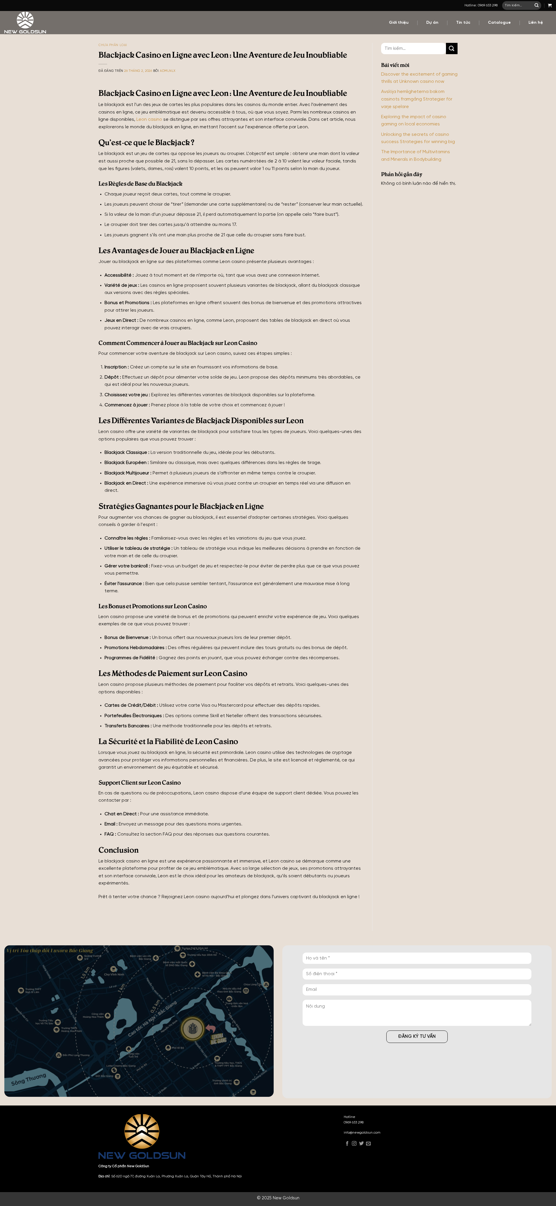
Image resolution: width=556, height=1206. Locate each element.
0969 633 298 (353, 1122)
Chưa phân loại (112, 45)
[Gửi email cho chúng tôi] (368, 1144)
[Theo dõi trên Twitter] (361, 1144)
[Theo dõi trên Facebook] (347, 1144)
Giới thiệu (399, 23)
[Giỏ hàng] (550, 5)
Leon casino (149, 119)
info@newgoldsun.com (362, 1132)
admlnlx (167, 71)
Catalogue (499, 23)
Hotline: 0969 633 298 (481, 5)
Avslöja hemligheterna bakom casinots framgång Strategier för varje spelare (416, 99)
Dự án (432, 23)
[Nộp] (536, 5)
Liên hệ (535, 23)
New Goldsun (286, 1198)
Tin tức (463, 23)
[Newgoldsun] (44, 22)
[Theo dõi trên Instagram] (354, 1144)
